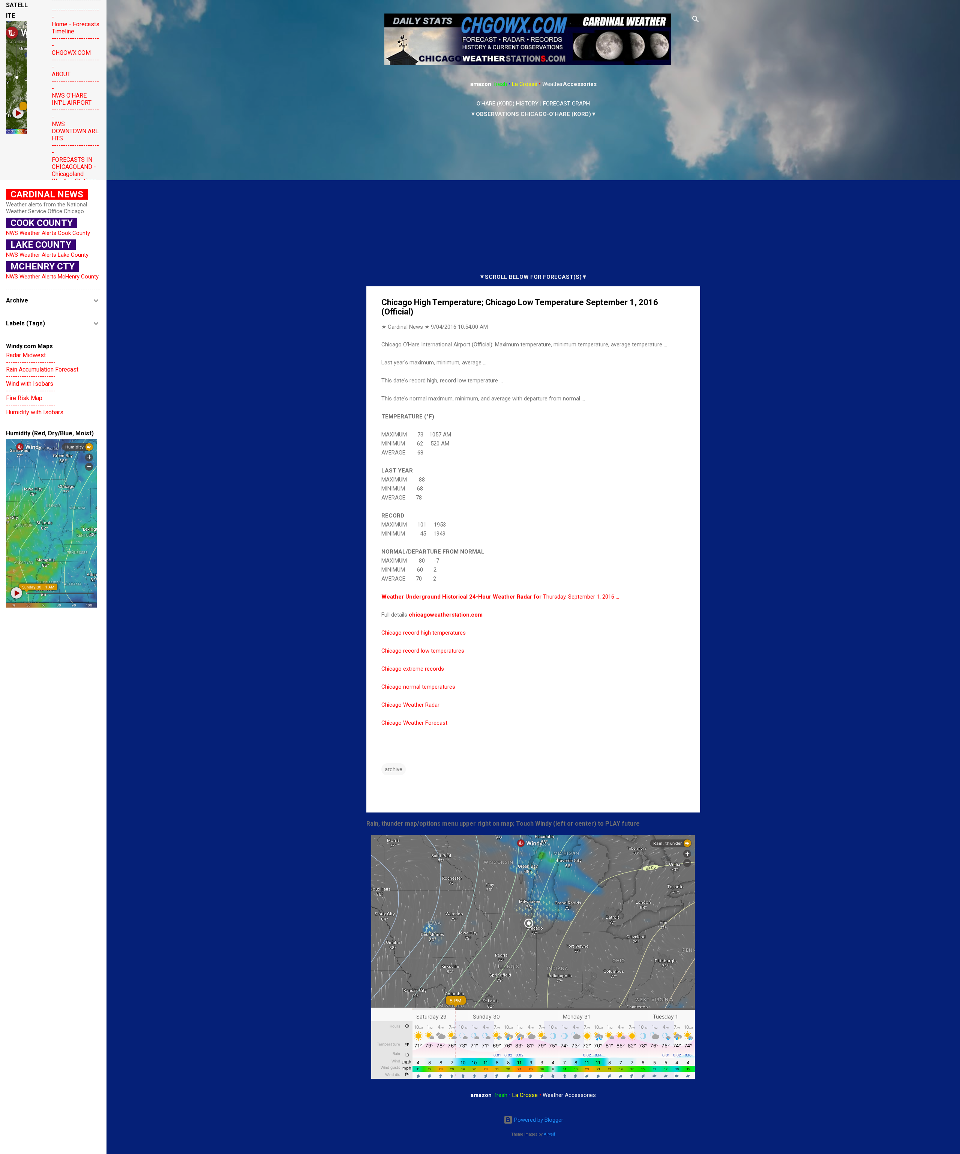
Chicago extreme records (412, 668)
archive (393, 769)
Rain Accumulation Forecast (42, 369)
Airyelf (549, 1134)
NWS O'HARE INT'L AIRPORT (72, 99)
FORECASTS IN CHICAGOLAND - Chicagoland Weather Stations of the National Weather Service (74, 177)
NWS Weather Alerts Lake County (47, 254)
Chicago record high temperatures (423, 632)
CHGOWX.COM (71, 52)
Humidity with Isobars (34, 412)
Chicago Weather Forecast (414, 722)
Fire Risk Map (24, 398)
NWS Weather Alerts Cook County (48, 233)
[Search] (695, 20)
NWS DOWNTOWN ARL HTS (75, 131)
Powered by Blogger (538, 1119)
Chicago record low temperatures (422, 650)
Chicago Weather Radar (410, 704)
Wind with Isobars (29, 383)
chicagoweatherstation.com (446, 614)
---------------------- (31, 362)
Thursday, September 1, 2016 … (500, 596)
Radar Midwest (26, 355)
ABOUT (61, 74)
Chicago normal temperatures (418, 686)
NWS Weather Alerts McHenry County (52, 276)
